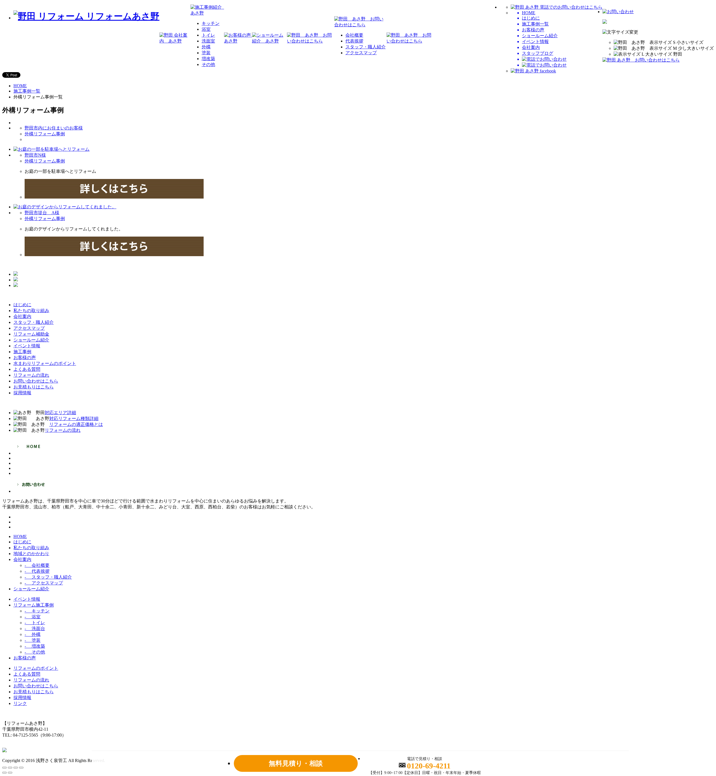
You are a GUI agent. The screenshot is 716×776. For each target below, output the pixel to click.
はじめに (22, 541)
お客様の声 (24, 657)
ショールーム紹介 (31, 588)
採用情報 (22, 697)
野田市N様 (35, 155)
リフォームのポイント (35, 668)
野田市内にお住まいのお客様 (54, 128)
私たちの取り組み (31, 547)
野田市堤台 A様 (42, 212)
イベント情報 (26, 599)
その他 (208, 64)
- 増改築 (35, 646)
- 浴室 (33, 616)
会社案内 (22, 559)
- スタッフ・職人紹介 (48, 577)
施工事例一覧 (26, 91)
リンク (20, 703)
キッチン (211, 23)
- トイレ (35, 622)
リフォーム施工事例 (33, 605)
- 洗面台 (35, 628)
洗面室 (208, 41)
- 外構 (33, 634)
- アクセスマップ (44, 583)
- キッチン (37, 610)
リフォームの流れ (31, 680)
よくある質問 (26, 674)
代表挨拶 (354, 41)
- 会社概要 (37, 565)
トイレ (208, 35)
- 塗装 (33, 640)
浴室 (206, 29)
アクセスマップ (361, 52)
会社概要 (354, 35)
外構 (206, 46)
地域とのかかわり (31, 553)
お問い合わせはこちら (35, 685)
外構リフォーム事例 (45, 133)
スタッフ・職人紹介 (365, 46)
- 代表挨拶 (37, 571)
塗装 (206, 52)
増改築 (208, 58)
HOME (20, 85)
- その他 (35, 652)
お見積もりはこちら (33, 691)
